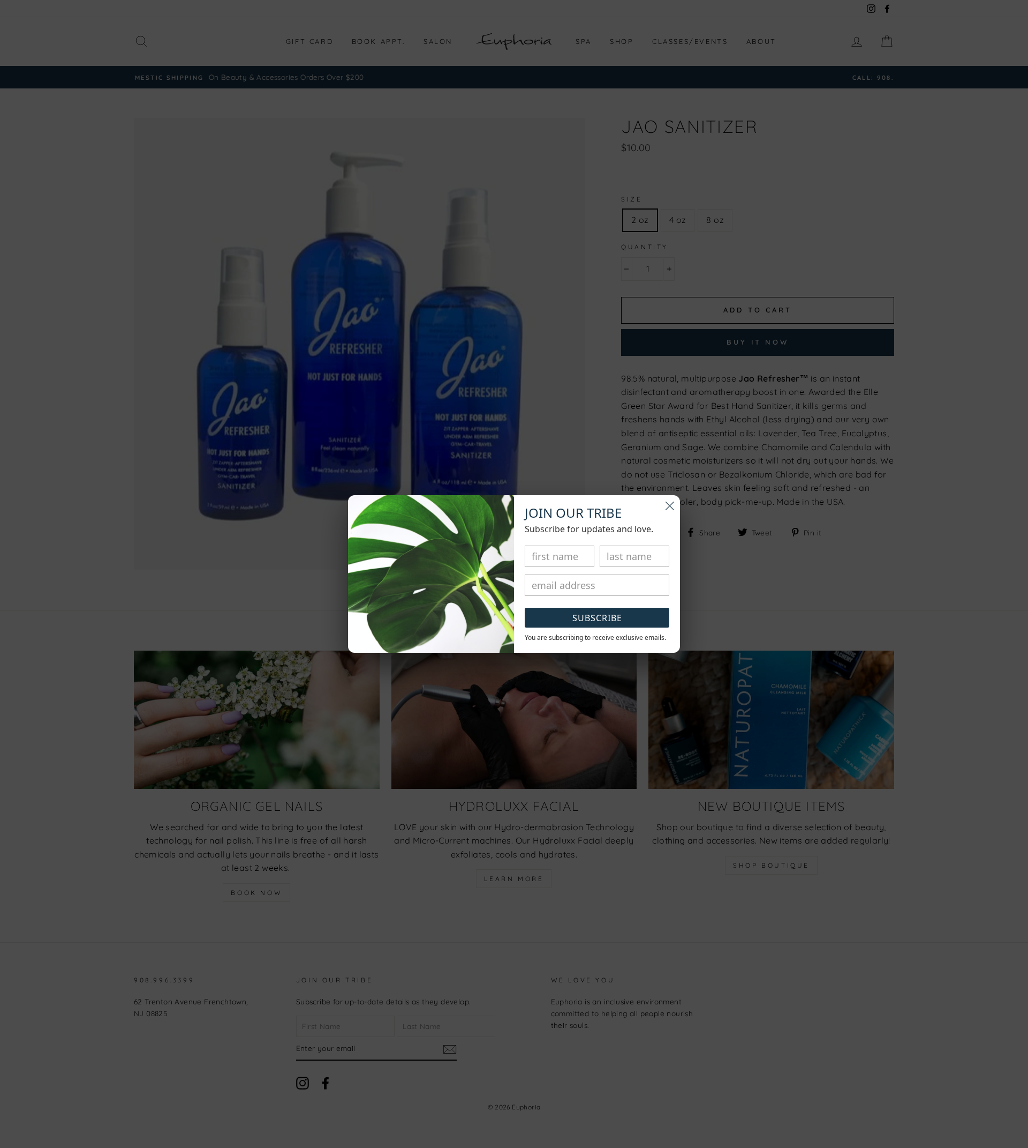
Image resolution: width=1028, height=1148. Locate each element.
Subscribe (597, 618)
